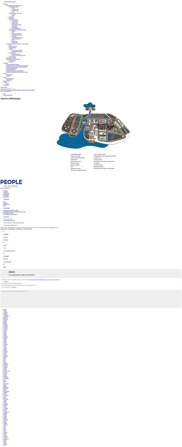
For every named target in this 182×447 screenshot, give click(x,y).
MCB (2, 90)
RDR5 (33, 90)
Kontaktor (12, 90)
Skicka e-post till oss (5, 188)
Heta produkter (4, 229)
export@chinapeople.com (9, 220)
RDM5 (23, 90)
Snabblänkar (6, 199)
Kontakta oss (6, 216)
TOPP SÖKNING (28, 229)
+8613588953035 (7, 261)
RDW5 (26, 90)
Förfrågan (5, 239)
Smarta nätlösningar (7, 95)
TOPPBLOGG (19, 229)
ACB (8, 90)
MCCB (5, 90)
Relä (16, 90)
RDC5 (30, 90)
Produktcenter (6, 208)
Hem (4, 93)
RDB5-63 (19, 90)
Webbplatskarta (11, 229)
